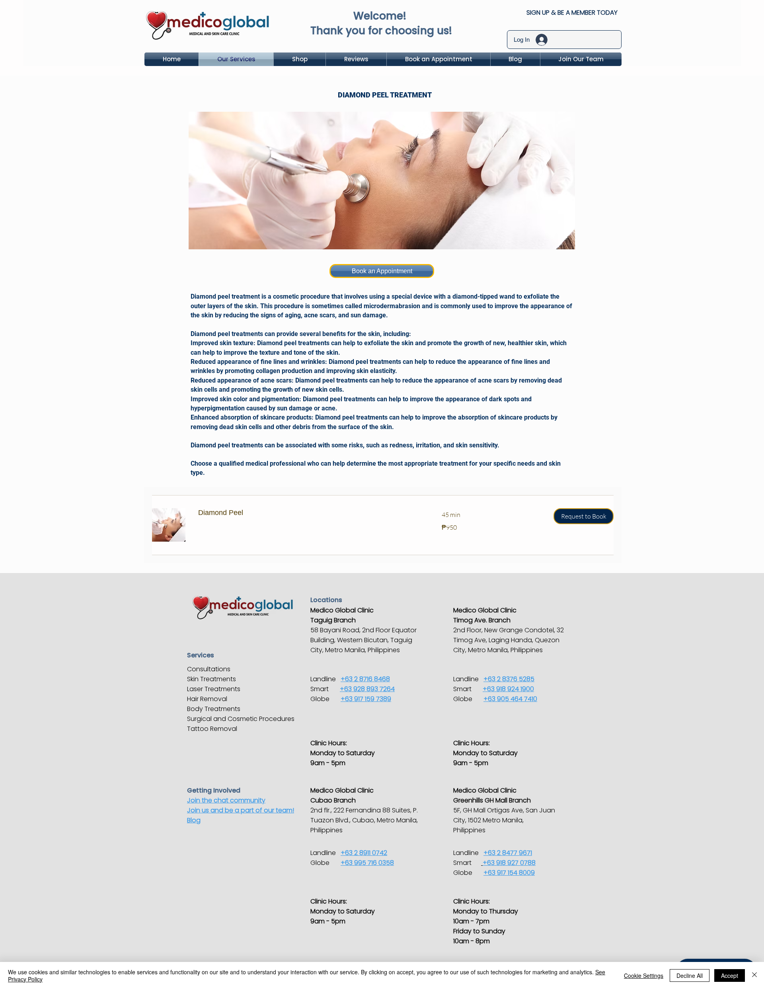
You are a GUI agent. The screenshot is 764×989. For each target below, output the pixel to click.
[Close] (754, 975)
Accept (729, 975)
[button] (584, 516)
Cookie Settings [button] (643, 975)
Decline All (689, 975)
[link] (310, 513)
